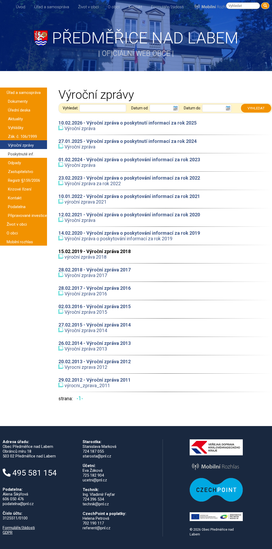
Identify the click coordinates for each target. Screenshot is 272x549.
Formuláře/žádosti (167, 7)
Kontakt (135, 7)
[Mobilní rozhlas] (216, 470)
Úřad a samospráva (51, 7)
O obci (114, 7)
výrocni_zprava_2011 (86, 385)
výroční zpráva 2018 (85, 257)
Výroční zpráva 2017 (85, 275)
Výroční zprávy (21, 145)
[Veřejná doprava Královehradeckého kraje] (216, 454)
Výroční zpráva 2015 (85, 312)
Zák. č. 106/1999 (22, 136)
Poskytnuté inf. (21, 154)
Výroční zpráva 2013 (85, 349)
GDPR (7, 532)
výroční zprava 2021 (85, 202)
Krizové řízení (19, 189)
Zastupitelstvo (20, 171)
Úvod (20, 7)
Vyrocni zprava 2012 (85, 367)
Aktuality (15, 119)
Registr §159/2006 (24, 180)
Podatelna (17, 206)
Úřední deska (19, 110)
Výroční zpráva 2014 (85, 330)
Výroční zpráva (79, 128)
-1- (79, 398)
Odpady (14, 162)
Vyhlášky (15, 127)
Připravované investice (27, 215)
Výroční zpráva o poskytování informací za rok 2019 (117, 238)
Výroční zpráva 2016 (85, 293)
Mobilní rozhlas (20, 242)
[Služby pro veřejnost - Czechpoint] (216, 500)
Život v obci (88, 7)
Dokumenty (18, 101)
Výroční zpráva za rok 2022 (92, 183)
